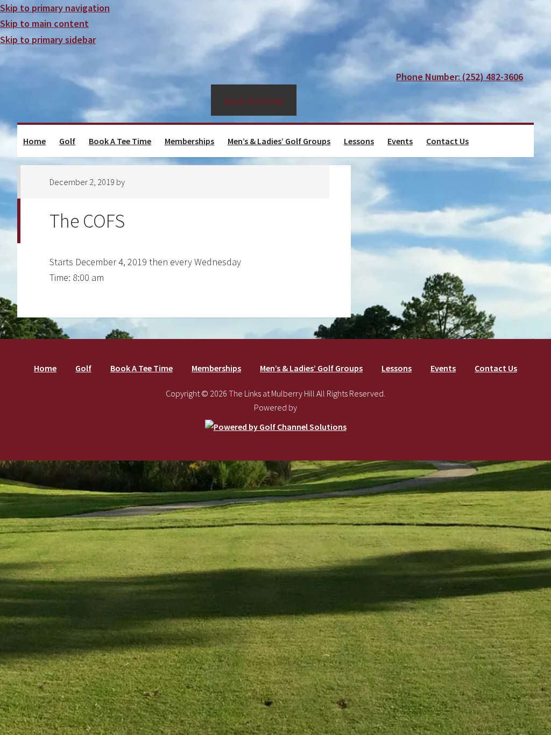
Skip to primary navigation (55, 8)
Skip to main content (44, 23)
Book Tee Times (254, 100)
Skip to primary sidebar (48, 39)
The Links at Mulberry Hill (114, 85)
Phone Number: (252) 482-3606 (459, 76)
